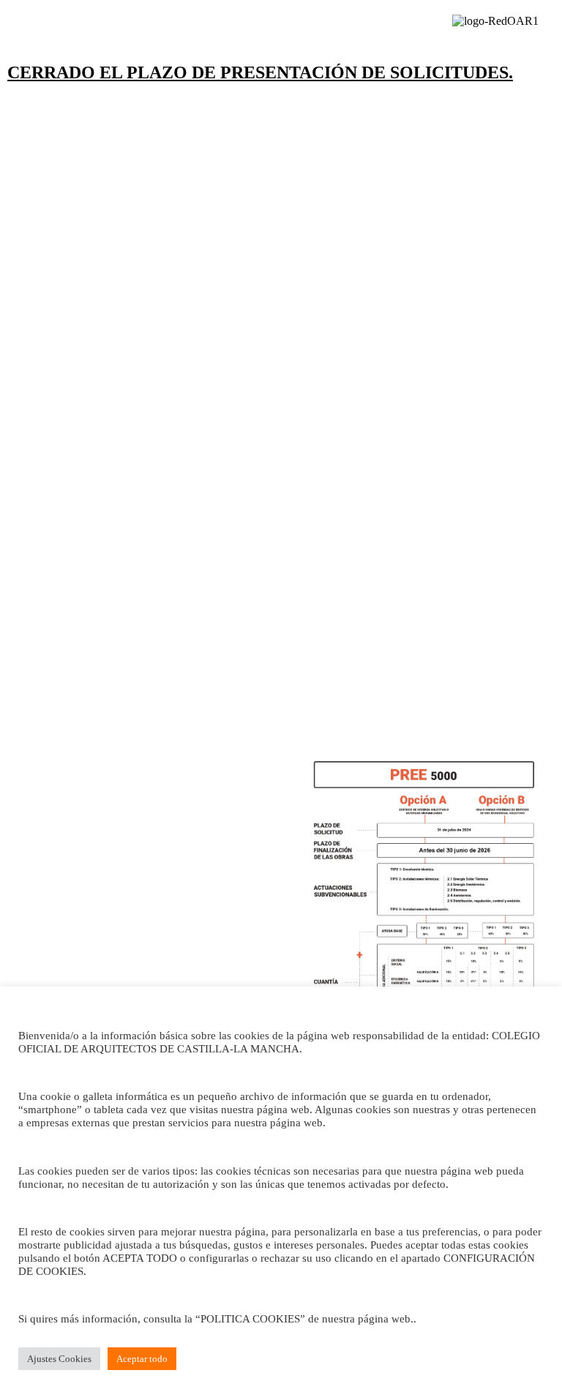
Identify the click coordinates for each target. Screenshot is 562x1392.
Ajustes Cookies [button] (59, 1358)
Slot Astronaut (419, 491)
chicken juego (249, 453)
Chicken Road (173, 491)
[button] (62, 28)
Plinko (227, 491)
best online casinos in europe (314, 491)
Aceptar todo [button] (142, 1358)
